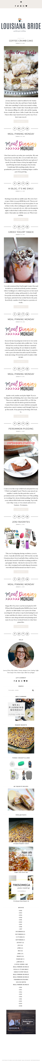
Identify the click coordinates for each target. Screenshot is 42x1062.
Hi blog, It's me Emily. (21, 188)
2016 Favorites (21, 522)
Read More (21, 121)
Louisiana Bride (16, 1060)
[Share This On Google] (27, 129)
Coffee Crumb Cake (21, 41)
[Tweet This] (19, 129)
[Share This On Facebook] (15, 129)
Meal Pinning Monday (21, 134)
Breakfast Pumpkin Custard (21, 843)
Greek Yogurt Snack (21, 232)
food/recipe (21, 38)
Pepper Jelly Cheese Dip (21, 872)
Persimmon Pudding (21, 429)
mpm (21, 131)
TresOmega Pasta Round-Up (21, 901)
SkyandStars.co (35, 1060)
